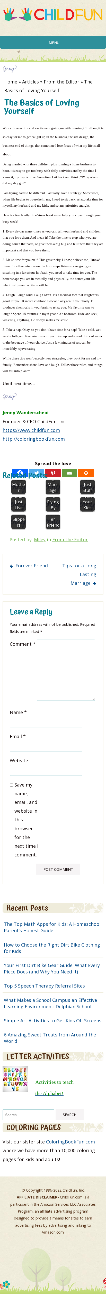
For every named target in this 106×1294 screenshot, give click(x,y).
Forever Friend (31, 566)
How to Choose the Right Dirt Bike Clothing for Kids (52, 948)
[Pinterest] (53, 473)
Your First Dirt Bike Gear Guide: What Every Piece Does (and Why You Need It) (52, 968)
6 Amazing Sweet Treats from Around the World (50, 1038)
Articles (30, 82)
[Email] (69, 473)
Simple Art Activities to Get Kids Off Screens (52, 1020)
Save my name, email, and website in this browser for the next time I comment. (26, 820)
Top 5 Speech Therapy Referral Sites (44, 986)
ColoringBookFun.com (70, 1142)
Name (18, 712)
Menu (54, 43)
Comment (23, 644)
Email (18, 736)
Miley (40, 539)
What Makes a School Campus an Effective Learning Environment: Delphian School (50, 1003)
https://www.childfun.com (31, 430)
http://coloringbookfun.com (34, 439)
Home (10, 82)
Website (19, 760)
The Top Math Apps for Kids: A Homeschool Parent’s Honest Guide (52, 927)
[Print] (86, 473)
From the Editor (61, 82)
